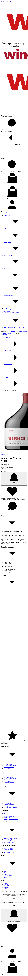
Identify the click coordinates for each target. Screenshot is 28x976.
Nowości (3, 331)
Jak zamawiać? (7, 768)
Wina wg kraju (7, 350)
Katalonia (6, 377)
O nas (5, 871)
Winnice (18, 333)
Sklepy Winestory (8, 874)
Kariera (5, 877)
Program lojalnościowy (9, 764)
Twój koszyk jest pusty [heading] (6, 198)
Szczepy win (7, 806)
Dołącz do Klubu (5, 212)
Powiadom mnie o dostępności (14, 484)
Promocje (4, 334)
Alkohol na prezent (8, 839)
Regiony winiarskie (8, 803)
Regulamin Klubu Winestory (11, 765)
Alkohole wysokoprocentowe (11, 838)
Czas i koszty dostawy (9, 767)
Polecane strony (8, 875)
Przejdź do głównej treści (7, 1)
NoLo (19, 330)
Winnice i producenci (9, 804)
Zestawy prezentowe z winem (11, 807)
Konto (5, 762)
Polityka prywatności (9, 769)
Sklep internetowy (8, 908)
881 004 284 (7, 43)
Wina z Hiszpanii (8, 364)
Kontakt (6, 873)
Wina (5, 802)
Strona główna (7, 337)
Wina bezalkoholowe (9, 841)
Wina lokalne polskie (9, 842)
